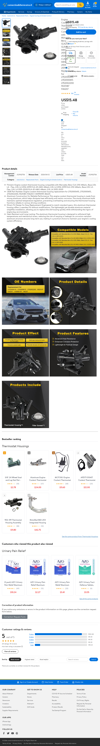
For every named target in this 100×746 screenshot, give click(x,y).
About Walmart (7, 693)
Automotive (11, 16)
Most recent (15, 659)
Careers (80, 12)
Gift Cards (30, 707)
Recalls (54, 700)
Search (93, 659)
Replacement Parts (22, 16)
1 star (32, 645)
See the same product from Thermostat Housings (80, 536)
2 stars (31, 642)
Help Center (49, 682)
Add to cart (81, 32)
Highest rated (29, 659)
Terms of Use (81, 693)
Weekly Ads (79, 682)
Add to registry (89, 76)
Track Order (64, 682)
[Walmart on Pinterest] (17, 733)
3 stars (31, 640)
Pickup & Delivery (58, 12)
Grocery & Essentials (42, 12)
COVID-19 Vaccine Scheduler (62, 693)
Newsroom (6, 700)
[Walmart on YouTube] (12, 733)
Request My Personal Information (84, 705)
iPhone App (6, 721)
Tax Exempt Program (59, 710)
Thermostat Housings (70, 180)
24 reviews (76, 93)
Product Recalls (57, 707)
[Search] (80, 4)
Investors (5, 704)
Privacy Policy (81, 697)
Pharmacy (70, 12)
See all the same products (89, 599)
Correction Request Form (14, 616)
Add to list (73, 76)
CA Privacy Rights (83, 700)
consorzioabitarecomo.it (69, 129)
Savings (29, 12)
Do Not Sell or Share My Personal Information (85, 710)
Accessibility (56, 704)
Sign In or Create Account (29, 682)
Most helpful (44, 659)
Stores (29, 697)
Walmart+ (30, 704)
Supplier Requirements (10, 710)
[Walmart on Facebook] (3, 733)
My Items (88, 12)
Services (21, 12)
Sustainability (6, 707)
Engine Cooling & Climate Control (40, 16)
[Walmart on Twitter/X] (8, 733)
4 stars (31, 637)
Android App (6, 725)
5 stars (31, 634)
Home (4, 16)
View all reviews (10, 651)
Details (84, 71)
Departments (10, 12)
